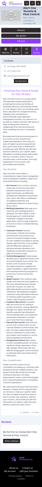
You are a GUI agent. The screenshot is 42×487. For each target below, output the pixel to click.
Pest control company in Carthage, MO (29, 20)
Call (26, 52)
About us (13, 467)
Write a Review (11, 441)
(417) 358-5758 (13, 71)
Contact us (27, 467)
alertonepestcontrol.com (18, 76)
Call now (21, 41)
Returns (29, 476)
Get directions (21, 81)
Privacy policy (15, 476)
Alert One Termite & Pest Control (31, 11)
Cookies (21, 478)
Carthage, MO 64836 (16, 66)
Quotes (36, 52)
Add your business (29, 471)
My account (10, 471)
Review (16, 52)
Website (21, 30)
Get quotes (21, 35)
